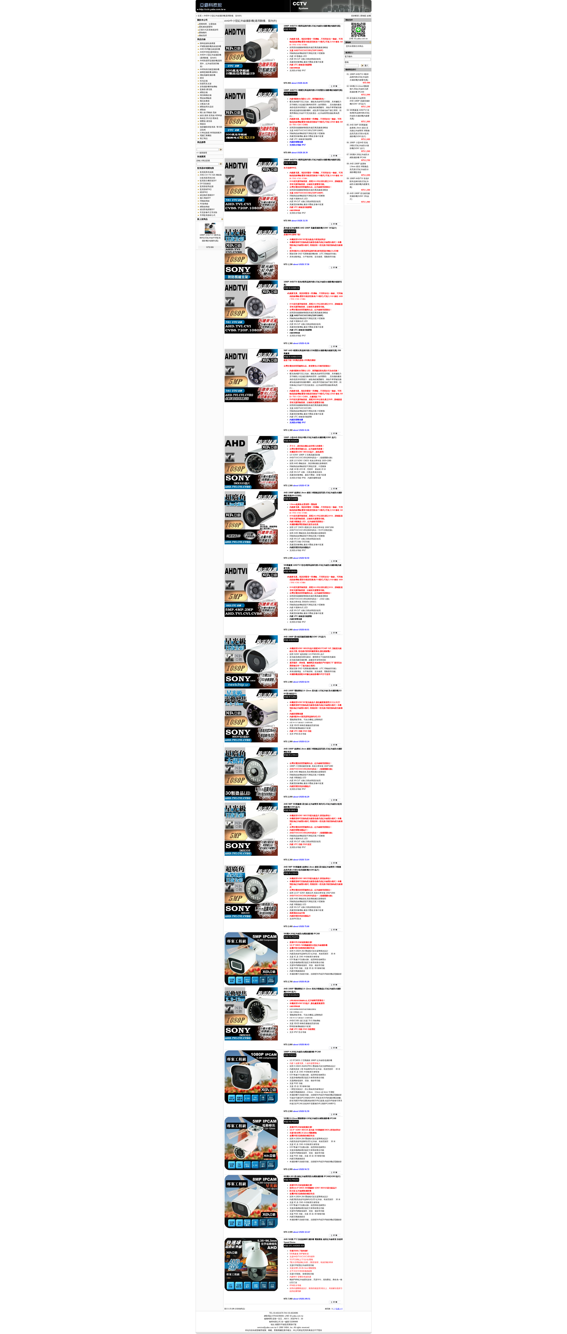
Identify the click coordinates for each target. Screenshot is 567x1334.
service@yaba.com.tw (266, 1327)
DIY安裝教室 (205, 183)
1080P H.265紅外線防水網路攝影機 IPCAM (302, 1052)
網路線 (203, 110)
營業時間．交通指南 (207, 24)
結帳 (369, 16)
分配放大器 (205, 104)
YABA (286, 1327)
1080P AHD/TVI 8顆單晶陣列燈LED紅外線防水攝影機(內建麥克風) (312, 26)
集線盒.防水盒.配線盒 (209, 118)
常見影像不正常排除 (208, 212)
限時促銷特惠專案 (207, 43)
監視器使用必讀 (206, 186)
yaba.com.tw (362, 39)
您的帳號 (355, 16)
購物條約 (203, 32)
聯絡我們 (203, 35)
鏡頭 (202, 78)
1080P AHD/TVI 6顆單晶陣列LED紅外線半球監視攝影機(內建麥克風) (210, 238)
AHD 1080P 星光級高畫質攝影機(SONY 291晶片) (305, 637)
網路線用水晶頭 (206, 107)
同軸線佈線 (205, 201)
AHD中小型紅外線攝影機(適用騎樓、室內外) (223, 16)
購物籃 (363, 16)
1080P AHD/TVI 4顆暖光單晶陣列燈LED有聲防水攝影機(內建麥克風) (313, 90)
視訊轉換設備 (205, 95)
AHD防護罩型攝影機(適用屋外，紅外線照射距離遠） (211, 63)
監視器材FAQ (205, 189)
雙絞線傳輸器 (205, 98)
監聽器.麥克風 (206, 89)
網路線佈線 (205, 207)
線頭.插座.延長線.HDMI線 (211, 115)
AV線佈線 (204, 204)
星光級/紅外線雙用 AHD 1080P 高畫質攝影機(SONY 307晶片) (310, 228)
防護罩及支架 (205, 84)
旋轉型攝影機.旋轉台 (209, 72)
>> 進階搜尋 (201, 153)
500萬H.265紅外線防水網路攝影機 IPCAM (302, 934)
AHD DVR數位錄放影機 (210, 49)
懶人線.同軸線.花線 (208, 112)
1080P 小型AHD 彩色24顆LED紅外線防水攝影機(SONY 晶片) (310, 437)
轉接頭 (203, 124)
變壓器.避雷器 (206, 121)
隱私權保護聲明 (205, 27)
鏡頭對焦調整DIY (207, 209)
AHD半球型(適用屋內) (209, 52)
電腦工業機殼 (205, 135)
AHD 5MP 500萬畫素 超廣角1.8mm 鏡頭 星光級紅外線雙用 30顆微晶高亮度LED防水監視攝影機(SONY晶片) (360, 130)
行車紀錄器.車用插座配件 (211, 133)
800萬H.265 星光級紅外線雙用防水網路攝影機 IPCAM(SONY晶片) (312, 1176)
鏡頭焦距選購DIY (207, 195)
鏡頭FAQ (204, 192)
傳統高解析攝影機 (207, 75)
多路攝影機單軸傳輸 (208, 86)
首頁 (200, 16)
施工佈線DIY (205, 198)
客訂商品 (204, 138)
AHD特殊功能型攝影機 (209, 69)
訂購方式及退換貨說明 (208, 30)
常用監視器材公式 (207, 215)
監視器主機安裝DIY (208, 181)
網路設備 (204, 92)
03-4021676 (278, 1313)
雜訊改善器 (205, 101)
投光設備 (204, 81)
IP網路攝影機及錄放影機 (210, 46)
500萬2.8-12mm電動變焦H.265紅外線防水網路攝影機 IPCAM (310, 1118)
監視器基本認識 (206, 172)
